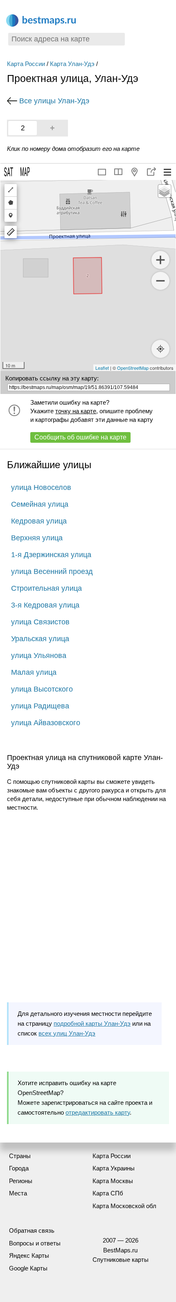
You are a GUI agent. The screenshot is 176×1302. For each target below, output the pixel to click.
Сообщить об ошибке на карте (80, 437)
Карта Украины (114, 1168)
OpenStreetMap (133, 367)
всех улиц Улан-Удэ (66, 1033)
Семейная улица (39, 504)
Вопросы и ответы (35, 1243)
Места (18, 1193)
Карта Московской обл (124, 1205)
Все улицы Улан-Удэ (54, 101)
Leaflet (102, 367)
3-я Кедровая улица (45, 605)
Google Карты (28, 1268)
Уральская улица (40, 639)
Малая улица (33, 672)
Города (19, 1168)
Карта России (26, 63)
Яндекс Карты (29, 1255)
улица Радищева (40, 706)
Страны (20, 1155)
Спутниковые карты (121, 1259)
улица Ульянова (38, 655)
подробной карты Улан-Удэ (92, 1023)
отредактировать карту (97, 1112)
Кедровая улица (39, 521)
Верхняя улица (37, 538)
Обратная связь (31, 1230)
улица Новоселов (41, 487)
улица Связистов (40, 622)
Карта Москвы (113, 1180)
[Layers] (164, 191)
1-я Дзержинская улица (51, 555)
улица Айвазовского (45, 723)
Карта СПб (108, 1193)
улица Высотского (42, 689)
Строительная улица (46, 588)
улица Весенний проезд (52, 571)
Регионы (20, 1180)
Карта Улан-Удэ (72, 63)
